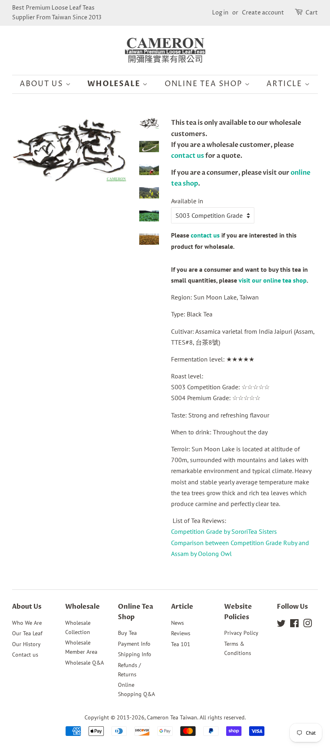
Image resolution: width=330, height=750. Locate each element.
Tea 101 (180, 644)
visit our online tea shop (273, 280)
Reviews (180, 633)
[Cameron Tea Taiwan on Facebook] (294, 624)
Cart (311, 13)
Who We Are (27, 622)
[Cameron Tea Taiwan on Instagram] (307, 624)
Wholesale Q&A (84, 662)
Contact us (25, 654)
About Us (42, 84)
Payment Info (134, 643)
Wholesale (114, 84)
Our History (26, 644)
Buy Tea (127, 632)
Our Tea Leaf (27, 633)
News (177, 622)
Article (285, 84)
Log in (220, 13)
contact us (187, 155)
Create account (263, 13)
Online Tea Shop (205, 84)
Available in (187, 201)
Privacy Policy (241, 632)
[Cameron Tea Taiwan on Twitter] (281, 624)
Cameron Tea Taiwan (172, 717)
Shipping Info (134, 654)
